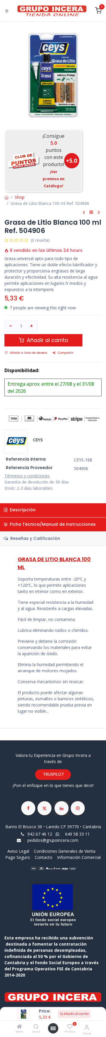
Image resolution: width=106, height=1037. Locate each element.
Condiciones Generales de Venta (64, 851)
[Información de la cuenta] (87, 1027)
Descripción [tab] (22, 510)
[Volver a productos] (91, 212)
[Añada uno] (32, 326)
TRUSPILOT (53, 774)
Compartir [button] (65, 353)
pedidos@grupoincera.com (52, 840)
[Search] (36, 1027)
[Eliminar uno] (11, 326)
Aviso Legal (18, 851)
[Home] (19, 1027)
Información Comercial (79, 857)
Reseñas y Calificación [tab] (34, 538)
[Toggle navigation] (6, 11)
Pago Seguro (17, 857)
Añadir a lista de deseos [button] (28, 353)
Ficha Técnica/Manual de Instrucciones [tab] (52, 524)
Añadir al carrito (76, 1014)
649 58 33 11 (78, 834)
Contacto (43, 857)
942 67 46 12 (39, 834)
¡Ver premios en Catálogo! (53, 178)
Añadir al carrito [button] (46, 340)
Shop (19, 197)
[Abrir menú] (53, 1028)
